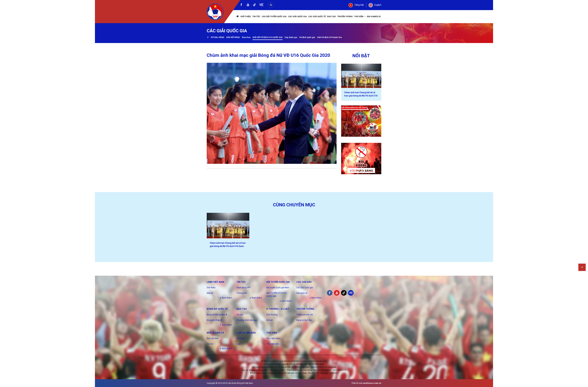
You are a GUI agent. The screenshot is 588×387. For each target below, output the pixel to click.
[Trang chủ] (238, 16)
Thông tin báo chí (304, 314)
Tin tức (256, 16)
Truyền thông (345, 16)
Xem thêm (226, 298)
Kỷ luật (269, 320)
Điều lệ (210, 293)
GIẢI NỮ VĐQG (233, 37)
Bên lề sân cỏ (215, 332)
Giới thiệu (245, 16)
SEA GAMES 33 (374, 16)
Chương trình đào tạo (247, 320)
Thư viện (359, 16)
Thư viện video (273, 338)
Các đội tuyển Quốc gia (274, 16)
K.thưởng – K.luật (277, 309)
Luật (239, 344)
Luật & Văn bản (246, 332)
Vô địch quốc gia (307, 37)
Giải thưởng (271, 314)
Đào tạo (331, 16)
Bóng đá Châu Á (214, 320)
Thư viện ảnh (272, 344)
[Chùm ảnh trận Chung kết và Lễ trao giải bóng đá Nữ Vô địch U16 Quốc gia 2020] (361, 76)
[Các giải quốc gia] (208, 37)
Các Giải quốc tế (317, 16)
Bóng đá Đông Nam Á (217, 314)
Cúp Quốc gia (291, 37)
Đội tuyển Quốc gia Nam (277, 287)
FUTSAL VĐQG (217, 37)
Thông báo (242, 293)
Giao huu (246, 37)
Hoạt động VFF (244, 287)
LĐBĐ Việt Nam (215, 282)
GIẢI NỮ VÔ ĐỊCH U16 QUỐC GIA (268, 37)
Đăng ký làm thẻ (304, 320)
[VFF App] (261, 5)
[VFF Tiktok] (254, 5)
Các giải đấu (304, 282)
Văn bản (241, 338)
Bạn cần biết (213, 338)
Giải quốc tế (301, 293)
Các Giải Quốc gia (297, 16)
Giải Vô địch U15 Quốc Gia (329, 37)
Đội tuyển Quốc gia (278, 282)
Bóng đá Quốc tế (217, 309)
